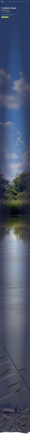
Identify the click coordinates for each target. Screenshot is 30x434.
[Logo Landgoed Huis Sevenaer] (2, 1)
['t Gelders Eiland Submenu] (16, 1)
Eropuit (10, 1)
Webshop (22, 1)
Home (7, 1)
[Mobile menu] (27, 1)
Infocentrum (19, 1)
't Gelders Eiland (14, 1)
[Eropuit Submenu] (11, 1)
